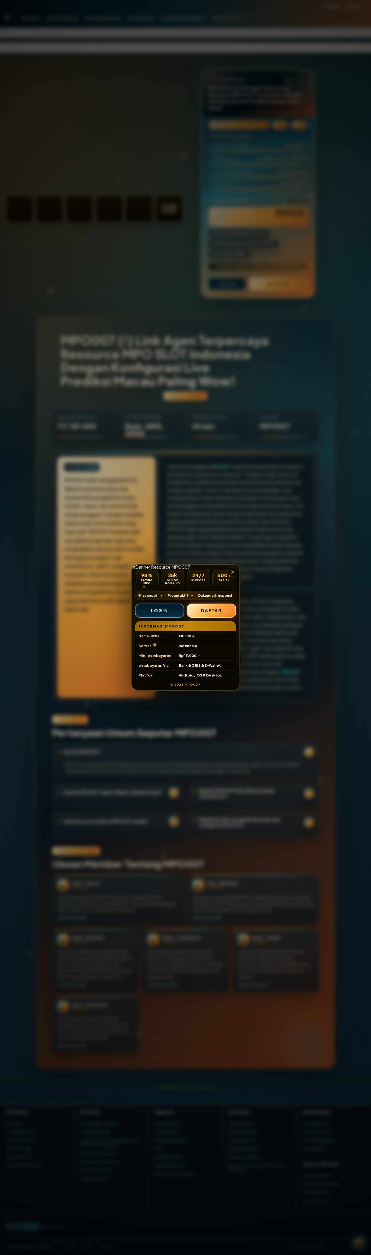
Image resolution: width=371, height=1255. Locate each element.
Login (159, 610)
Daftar (211, 610)
